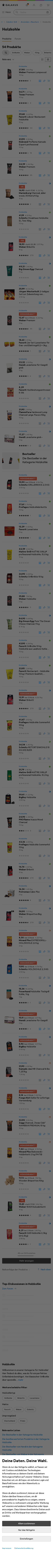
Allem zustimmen (26, 1523)
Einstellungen (26, 1538)
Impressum (6, 1548)
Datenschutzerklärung (23, 1548)
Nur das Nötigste (26, 1530)
